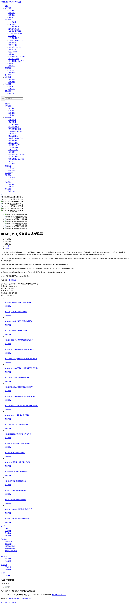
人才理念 (11, 86)
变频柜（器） (13, 45)
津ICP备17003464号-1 (59, 595)
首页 (6, 6)
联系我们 (8, 91)
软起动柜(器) (12, 43)
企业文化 (11, 13)
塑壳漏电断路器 (13, 29)
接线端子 (11, 66)
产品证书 (11, 79)
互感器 (10, 63)
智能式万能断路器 (14, 31)
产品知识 (11, 70)
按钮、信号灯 (13, 52)
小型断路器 (12, 22)
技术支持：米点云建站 (8, 602)
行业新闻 (11, 72)
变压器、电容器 (13, 59)
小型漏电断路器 (13, 26)
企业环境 (11, 17)
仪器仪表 (11, 54)
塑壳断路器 (12, 24)
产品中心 (8, 20)
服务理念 (11, 15)
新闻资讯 (8, 68)
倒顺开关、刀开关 (14, 47)
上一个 (7, 246)
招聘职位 (11, 89)
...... (6, 552)
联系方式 (11, 93)
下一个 (7, 248)
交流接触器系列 (13, 38)
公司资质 (11, 82)
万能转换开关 (13, 49)
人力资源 (8, 84)
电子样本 (8, 75)
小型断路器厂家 (25, 598)
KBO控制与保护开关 (15, 33)
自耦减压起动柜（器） (16, 40)
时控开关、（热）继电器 (16, 56)
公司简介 (11, 10)
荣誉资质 (8, 77)
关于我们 (8, 8)
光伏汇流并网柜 (14, 598)
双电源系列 (12, 36)
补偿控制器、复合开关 (16, 61)
